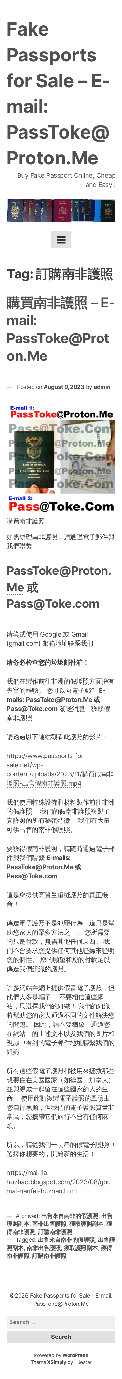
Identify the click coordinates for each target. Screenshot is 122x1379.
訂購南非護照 (55, 1231)
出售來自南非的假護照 (69, 1215)
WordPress (75, 1355)
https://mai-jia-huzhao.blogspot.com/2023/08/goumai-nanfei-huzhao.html (59, 1182)
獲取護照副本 (86, 1223)
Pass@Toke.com (53, 603)
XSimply (56, 1362)
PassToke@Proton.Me (59, 700)
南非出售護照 (49, 1223)
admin (102, 386)
